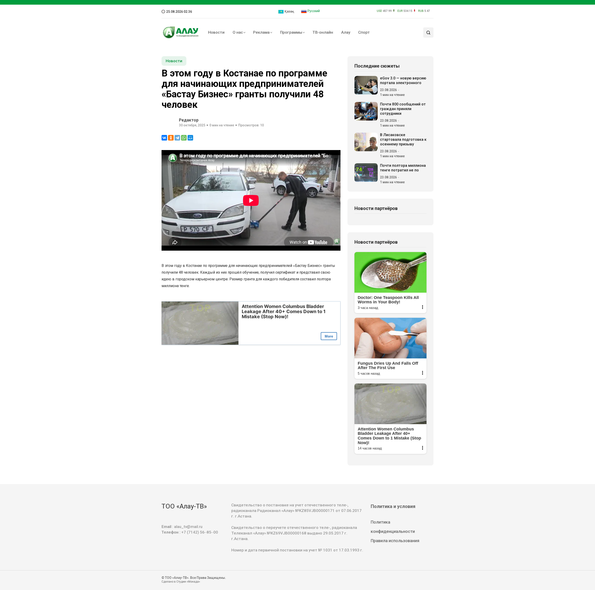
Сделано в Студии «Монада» (181, 581)
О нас (238, 32)
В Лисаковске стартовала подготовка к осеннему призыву (403, 139)
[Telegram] (177, 138)
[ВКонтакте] (164, 138)
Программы (291, 32)
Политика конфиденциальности (393, 527)
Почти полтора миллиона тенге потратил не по (403, 167)
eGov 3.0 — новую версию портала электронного (403, 80)
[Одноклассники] (171, 138)
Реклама (261, 32)
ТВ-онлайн (322, 32)
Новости (216, 32)
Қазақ (289, 11)
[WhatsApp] (184, 138)
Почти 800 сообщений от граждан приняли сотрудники (403, 109)
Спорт (364, 32)
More (329, 336)
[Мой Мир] (190, 138)
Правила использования (395, 540)
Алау (345, 32)
